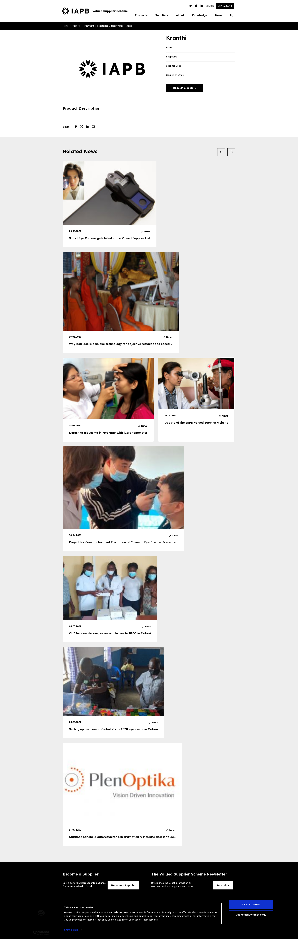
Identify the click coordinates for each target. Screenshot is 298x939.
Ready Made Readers (121, 26)
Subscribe (223, 885)
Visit (220, 6)
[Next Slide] (231, 152)
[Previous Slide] (221, 152)
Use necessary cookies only (251, 914)
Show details (71, 929)
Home (65, 26)
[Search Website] (231, 15)
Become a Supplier (123, 885)
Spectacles (102, 26)
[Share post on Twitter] (83, 127)
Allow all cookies (251, 904)
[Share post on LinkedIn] (89, 127)
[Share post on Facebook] (77, 127)
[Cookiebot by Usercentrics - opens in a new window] (41, 933)
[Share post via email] (95, 127)
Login (211, 6)
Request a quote (183, 87)
